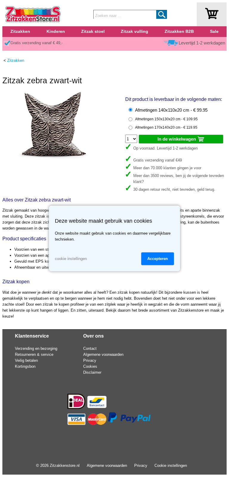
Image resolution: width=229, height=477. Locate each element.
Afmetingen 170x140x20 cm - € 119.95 (166, 127)
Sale (214, 31)
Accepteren (157, 258)
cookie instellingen (71, 258)
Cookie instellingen (170, 465)
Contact (90, 348)
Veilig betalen (26, 360)
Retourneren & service (34, 354)
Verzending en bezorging (36, 348)
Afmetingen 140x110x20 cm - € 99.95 (171, 110)
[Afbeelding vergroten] (53, 158)
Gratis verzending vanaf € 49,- (36, 43)
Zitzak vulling (134, 31)
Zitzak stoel (93, 31)
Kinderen (56, 31)
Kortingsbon (25, 366)
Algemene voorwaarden (103, 354)
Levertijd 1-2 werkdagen (202, 43)
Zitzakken (20, 31)
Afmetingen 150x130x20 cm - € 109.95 (166, 119)
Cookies (90, 366)
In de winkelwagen (177, 138)
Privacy (89, 360)
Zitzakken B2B (179, 31)
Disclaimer (92, 372)
